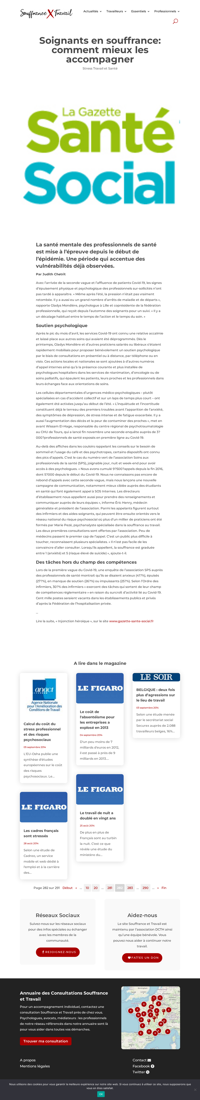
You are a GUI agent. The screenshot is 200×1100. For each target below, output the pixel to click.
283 (130, 888)
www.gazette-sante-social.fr (131, 621)
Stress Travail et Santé (100, 68)
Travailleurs (114, 11)
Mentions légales (35, 1066)
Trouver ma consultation (45, 1041)
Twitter (139, 1072)
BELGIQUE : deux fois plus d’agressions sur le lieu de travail (155, 695)
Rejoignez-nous (60, 952)
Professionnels (165, 11)
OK (101, 1094)
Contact (139, 1060)
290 (145, 888)
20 (96, 888)
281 (109, 888)
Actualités (90, 11)
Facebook (141, 1066)
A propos (28, 1060)
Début (67, 888)
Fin (164, 888)
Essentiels (138, 11)
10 (87, 888)
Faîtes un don (145, 957)
